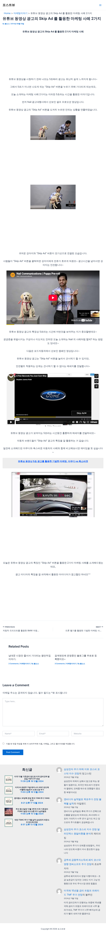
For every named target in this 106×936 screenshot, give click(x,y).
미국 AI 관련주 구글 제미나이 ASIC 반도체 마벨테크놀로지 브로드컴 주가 (32, 788)
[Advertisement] (53, 55)
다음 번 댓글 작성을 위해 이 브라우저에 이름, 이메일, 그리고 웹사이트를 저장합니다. (40, 744)
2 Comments (14, 664)
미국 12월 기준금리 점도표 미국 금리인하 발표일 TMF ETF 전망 (32, 777)
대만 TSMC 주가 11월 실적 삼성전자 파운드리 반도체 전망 (32, 821)
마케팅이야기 (25, 664)
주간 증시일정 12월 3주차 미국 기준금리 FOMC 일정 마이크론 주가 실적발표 (32, 810)
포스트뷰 (9, 5)
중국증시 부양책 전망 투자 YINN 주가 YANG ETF (32, 799)
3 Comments (60, 664)
